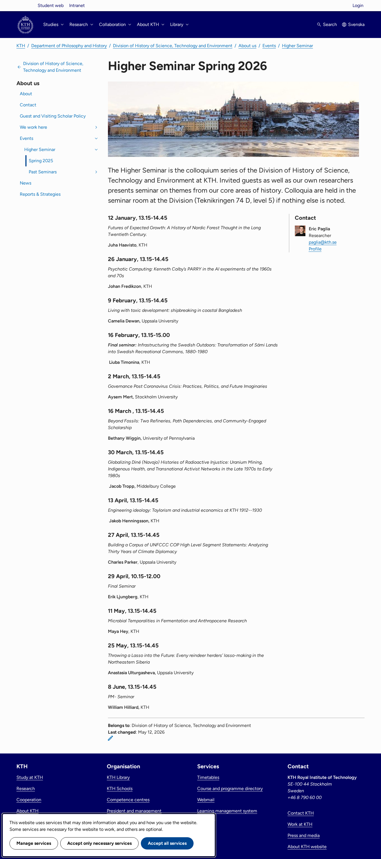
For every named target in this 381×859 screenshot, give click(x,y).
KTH (20, 45)
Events (269, 45)
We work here (33, 127)
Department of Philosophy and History (69, 45)
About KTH (27, 810)
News (25, 183)
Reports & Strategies (40, 194)
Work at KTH (300, 824)
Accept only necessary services (99, 843)
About (26, 93)
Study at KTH (29, 777)
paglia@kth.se (323, 242)
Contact (28, 104)
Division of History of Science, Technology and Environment (172, 45)
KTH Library (118, 777)
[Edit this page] (110, 738)
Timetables (208, 777)
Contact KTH (301, 813)
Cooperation (28, 799)
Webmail (205, 799)
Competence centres (128, 799)
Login (358, 5)
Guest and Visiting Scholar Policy (53, 116)
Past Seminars (43, 171)
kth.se (25, 5)
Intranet (77, 5)
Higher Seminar (297, 45)
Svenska (356, 24)
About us (247, 45)
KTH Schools (119, 788)
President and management (134, 810)
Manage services (33, 843)
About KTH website (307, 846)
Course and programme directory (230, 788)
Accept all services (167, 843)
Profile (315, 249)
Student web (51, 5)
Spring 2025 (41, 160)
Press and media (304, 835)
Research (25, 788)
